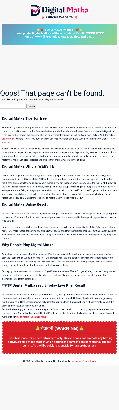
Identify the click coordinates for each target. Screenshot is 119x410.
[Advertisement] (59, 67)
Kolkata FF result (38, 317)
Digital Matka (8, 138)
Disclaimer (76, 361)
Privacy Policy (89, 361)
